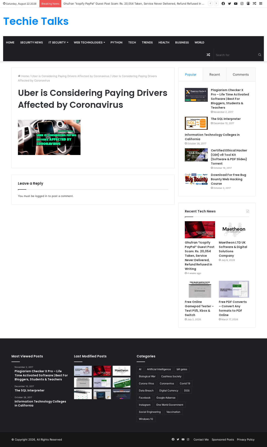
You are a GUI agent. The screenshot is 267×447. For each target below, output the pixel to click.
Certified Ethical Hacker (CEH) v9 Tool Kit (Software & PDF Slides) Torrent (229, 157)
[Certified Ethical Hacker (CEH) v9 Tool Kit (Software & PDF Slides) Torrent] (196, 154)
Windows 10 (146, 418)
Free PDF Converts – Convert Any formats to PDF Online (233, 308)
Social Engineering (150, 411)
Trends (147, 42)
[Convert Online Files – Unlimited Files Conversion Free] (83, 394)
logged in (41, 196)
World (199, 42)
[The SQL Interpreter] (196, 123)
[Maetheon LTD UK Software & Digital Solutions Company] (234, 229)
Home (10, 42)
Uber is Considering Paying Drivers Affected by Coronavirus (70, 76)
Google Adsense (165, 397)
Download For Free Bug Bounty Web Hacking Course (228, 179)
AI (140, 369)
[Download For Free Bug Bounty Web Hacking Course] (196, 180)
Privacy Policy (245, 439)
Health (164, 42)
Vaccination (173, 411)
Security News (31, 42)
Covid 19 (185, 383)
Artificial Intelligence (159, 369)
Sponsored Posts (223, 439)
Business (182, 42)
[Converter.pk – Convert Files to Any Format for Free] (121, 382)
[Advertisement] (178, 21)
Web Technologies (88, 42)
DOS (187, 390)
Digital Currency (168, 390)
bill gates (182, 369)
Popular (190, 74)
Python (116, 42)
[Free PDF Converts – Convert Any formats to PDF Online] (234, 289)
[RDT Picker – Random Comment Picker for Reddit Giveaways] (121, 394)
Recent (214, 74)
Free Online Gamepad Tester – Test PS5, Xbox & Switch (199, 308)
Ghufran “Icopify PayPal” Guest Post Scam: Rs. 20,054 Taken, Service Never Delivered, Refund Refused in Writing (137, 3)
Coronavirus (167, 383)
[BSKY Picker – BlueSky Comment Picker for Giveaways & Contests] (102, 394)
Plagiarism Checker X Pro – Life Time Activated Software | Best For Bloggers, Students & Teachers (230, 99)
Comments (241, 74)
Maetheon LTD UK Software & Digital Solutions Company (233, 249)
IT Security (57, 42)
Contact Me (201, 439)
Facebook (145, 397)
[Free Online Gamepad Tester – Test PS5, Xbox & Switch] (200, 289)
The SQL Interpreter (226, 119)
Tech (132, 42)
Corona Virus (146, 383)
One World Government (169, 404)
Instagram (144, 404)
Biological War (147, 376)
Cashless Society (171, 376)
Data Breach (146, 390)
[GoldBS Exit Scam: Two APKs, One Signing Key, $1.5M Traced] (83, 371)
